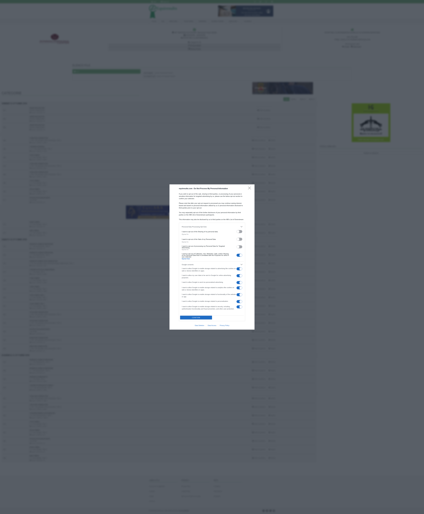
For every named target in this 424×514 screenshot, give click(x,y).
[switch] (239, 231)
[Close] (250, 189)
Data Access (212, 325)
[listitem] (212, 227)
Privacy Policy (224, 325)
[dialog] (212, 257)
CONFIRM (196, 317)
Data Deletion (199, 325)
